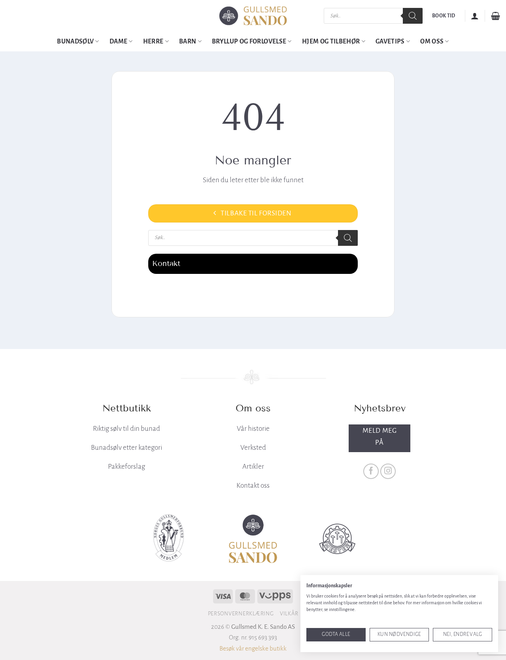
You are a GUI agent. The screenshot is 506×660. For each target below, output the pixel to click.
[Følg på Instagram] (388, 471)
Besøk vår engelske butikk (253, 648)
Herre (153, 41)
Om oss (432, 41)
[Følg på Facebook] (371, 471)
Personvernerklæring (241, 614)
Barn (187, 41)
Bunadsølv (75, 41)
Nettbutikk (126, 408)
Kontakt (166, 263)
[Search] (413, 16)
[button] (475, 16)
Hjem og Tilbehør (331, 41)
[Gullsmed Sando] (253, 16)
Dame (118, 41)
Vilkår (289, 614)
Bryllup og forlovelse (249, 41)
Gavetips (390, 41)
